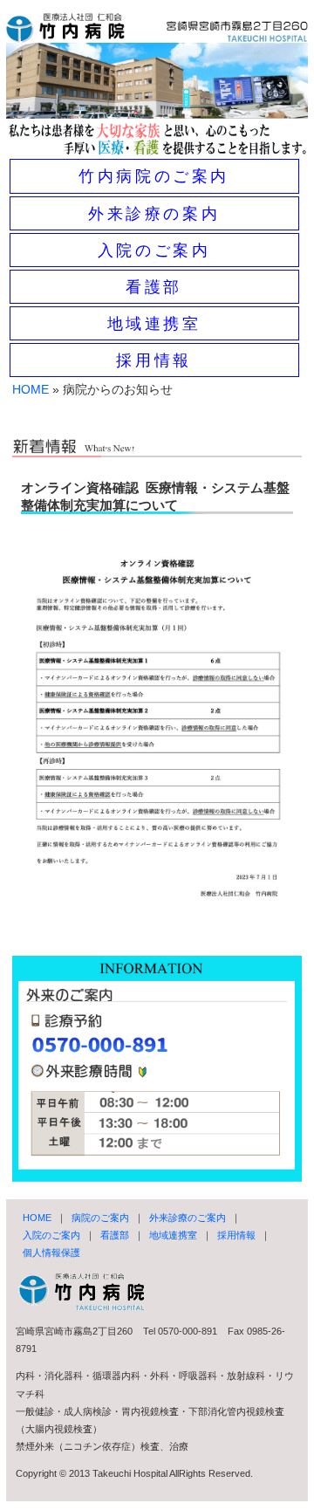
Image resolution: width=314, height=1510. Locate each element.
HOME (30, 389)
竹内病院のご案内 (153, 176)
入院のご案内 (154, 250)
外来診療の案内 (154, 214)
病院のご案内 (100, 1217)
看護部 (154, 287)
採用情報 (153, 360)
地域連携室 (154, 324)
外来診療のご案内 (187, 1217)
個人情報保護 (51, 1252)
